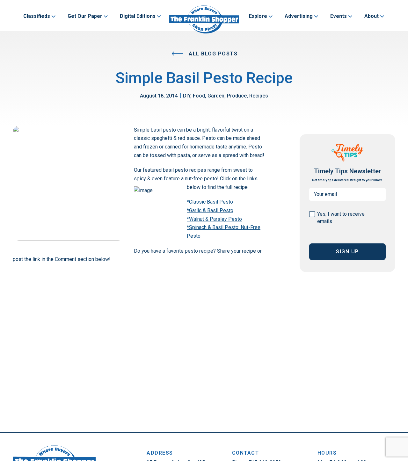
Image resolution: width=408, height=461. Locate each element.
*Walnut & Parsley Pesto (214, 219)
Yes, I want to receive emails (341, 217)
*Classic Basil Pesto (210, 202)
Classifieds (36, 16)
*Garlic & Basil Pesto (210, 210)
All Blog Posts (212, 54)
